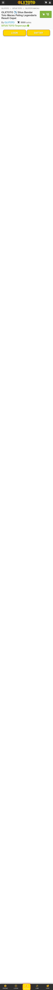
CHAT (47, 988)
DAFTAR (38, 32)
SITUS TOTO (17, 8)
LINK (37, 988)
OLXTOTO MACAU (32, 8)
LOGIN (14, 32)
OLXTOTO (5, 8)
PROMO (5, 988)
